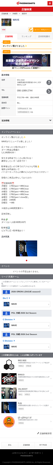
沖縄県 (15, 14)
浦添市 (24, 14)
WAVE (14, 304)
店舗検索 (4, 14)
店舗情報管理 (45, 433)
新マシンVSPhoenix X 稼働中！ (26, 68)
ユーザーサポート (35, 453)
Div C (5, 298)
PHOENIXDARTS (26, 3)
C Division (8, 319)
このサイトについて (19, 453)
